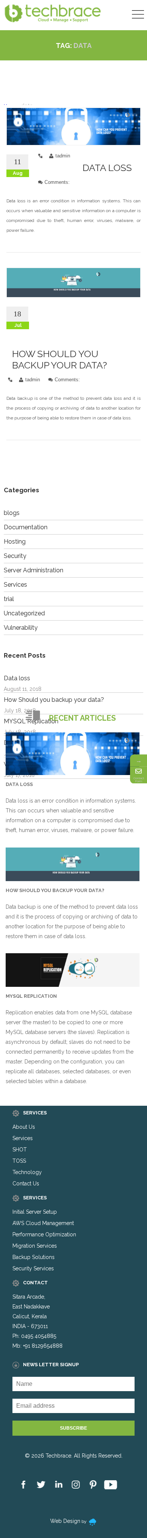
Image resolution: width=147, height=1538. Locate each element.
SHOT (19, 1150)
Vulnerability (21, 627)
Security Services (33, 1268)
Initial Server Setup (34, 1212)
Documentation (25, 527)
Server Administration (33, 570)
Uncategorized (24, 613)
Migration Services (34, 1246)
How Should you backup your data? (59, 359)
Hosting (15, 541)
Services (15, 584)
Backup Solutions (33, 1257)
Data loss (107, 167)
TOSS (19, 1161)
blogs (12, 512)
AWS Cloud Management (43, 1223)
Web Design (65, 1521)
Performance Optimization (44, 1234)
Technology (27, 1172)
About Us (23, 1127)
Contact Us (25, 1183)
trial (9, 599)
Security (15, 555)
